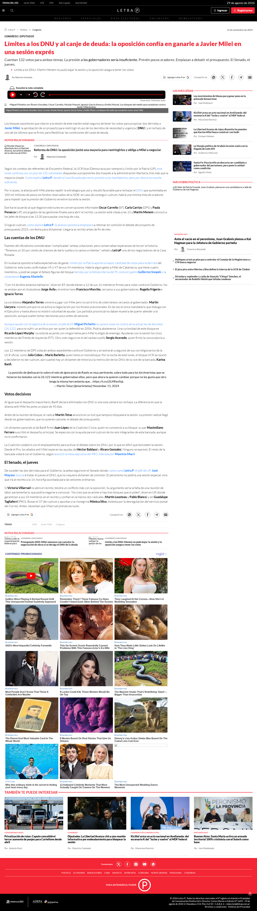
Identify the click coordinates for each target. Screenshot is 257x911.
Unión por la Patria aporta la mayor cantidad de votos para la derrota (114, 263)
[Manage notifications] (250, 893)
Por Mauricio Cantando (22, 77)
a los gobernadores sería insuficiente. (109, 59)
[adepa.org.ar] (37, 902)
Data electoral (125, 18)
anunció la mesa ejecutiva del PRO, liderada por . (94, 454)
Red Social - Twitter (118, 864)
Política (23, 29)
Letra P (11, 29)
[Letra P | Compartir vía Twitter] (222, 77)
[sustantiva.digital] (51, 902)
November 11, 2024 (106, 386)
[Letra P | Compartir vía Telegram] (240, 77)
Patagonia (176, 873)
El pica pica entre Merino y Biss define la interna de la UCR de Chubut (212, 269)
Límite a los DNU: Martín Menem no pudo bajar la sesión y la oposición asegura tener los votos (74, 70)
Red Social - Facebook (127, 864)
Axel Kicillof (81, 2)
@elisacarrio (35, 372)
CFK (42, 2)
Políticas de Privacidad (239, 906)
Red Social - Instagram (135, 864)
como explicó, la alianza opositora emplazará (60, 225)
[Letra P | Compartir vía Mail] (249, 77)
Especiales (91, 18)
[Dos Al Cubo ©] (15, 902)
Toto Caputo (64, 2)
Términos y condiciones (215, 906)
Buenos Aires (94, 873)
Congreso (36, 29)
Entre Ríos (130, 873)
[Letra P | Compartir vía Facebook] (231, 77)
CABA (107, 873)
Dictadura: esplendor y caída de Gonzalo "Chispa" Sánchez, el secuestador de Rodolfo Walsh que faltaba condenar (208, 278)
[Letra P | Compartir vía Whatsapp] (213, 77)
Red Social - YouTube (144, 864)
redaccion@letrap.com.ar (238, 903)
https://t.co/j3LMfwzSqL (108, 381)
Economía (79, 873)
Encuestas (159, 18)
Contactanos (107, 864)
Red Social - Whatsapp (153, 864)
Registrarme (244, 10)
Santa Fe (117, 873)
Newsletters (190, 18)
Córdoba (143, 873)
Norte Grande (159, 873)
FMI (51, 2)
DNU (139, 190)
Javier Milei (29, 2)
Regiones (63, 18)
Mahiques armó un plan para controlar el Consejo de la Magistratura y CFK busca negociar (213, 261)
